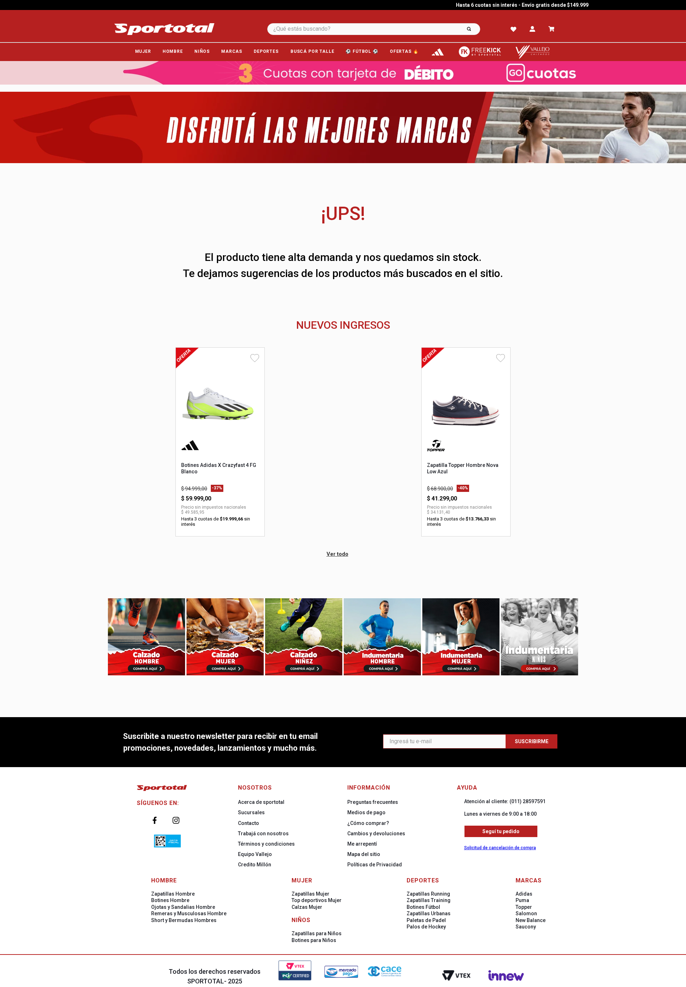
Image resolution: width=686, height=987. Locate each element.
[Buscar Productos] (469, 29)
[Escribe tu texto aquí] (437, 52)
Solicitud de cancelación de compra (500, 847)
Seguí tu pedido (501, 831)
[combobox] (383, 29)
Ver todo (337, 554)
